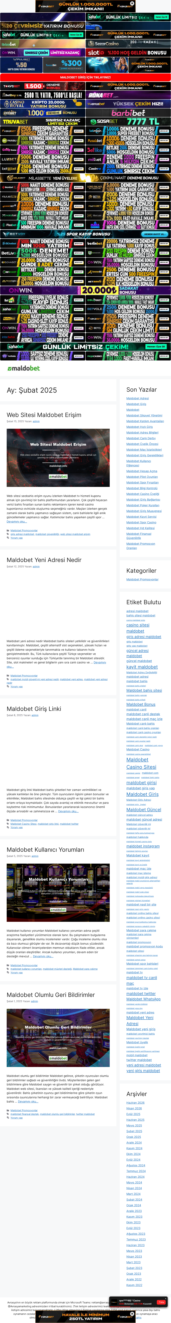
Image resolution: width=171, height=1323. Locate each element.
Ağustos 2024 (135, 1165)
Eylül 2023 (133, 1228)
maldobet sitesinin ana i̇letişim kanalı (142, 955)
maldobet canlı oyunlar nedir (138, 741)
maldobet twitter (69, 823)
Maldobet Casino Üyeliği (142, 494)
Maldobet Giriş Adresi (138, 799)
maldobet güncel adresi (144, 820)
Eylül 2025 (133, 1114)
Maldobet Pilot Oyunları (142, 476)
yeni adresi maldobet (143, 1065)
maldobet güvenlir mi (138, 828)
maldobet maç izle (138, 868)
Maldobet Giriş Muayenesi (144, 511)
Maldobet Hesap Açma (141, 471)
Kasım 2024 (134, 1148)
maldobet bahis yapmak (136, 695)
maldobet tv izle (137, 988)
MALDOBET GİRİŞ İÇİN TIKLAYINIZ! (85, 77)
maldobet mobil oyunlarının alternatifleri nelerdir (143, 882)
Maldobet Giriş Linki (34, 708)
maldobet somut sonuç (136, 960)
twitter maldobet (85, 1114)
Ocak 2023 (133, 1273)
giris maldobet (134, 641)
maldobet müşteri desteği (57, 968)
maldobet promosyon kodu (144, 946)
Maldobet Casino (137, 749)
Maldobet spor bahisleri (142, 963)
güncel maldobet (139, 661)
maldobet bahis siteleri (136, 686)
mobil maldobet (136, 1055)
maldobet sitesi (135, 950)
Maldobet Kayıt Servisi (141, 516)
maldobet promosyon (138, 942)
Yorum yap (17, 537)
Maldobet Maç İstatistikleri (144, 449)
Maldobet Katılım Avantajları (145, 421)
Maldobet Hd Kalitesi (140, 528)
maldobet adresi (137, 676)
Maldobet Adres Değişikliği (141, 672)
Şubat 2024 (134, 1199)
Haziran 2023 (135, 1245)
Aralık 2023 (134, 1211)
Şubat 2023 (134, 1268)
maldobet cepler (133, 773)
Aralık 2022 (134, 1279)
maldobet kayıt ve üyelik (136, 865)
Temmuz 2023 (136, 1239)
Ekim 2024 (133, 1154)
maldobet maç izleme (138, 873)
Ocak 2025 (133, 1137)
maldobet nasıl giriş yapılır (137, 909)
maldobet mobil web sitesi (137, 892)
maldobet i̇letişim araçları (137, 851)
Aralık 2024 (134, 1142)
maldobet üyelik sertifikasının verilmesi (143, 1051)
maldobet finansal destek (25, 1114)
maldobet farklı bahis (150, 777)
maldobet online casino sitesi (143, 917)
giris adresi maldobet (22, 534)
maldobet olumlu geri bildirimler (57, 1114)
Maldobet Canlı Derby (141, 438)
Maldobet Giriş (136, 404)
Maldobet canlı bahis (140, 723)
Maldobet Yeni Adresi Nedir (44, 559)
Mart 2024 (133, 1194)
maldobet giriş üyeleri (136, 804)
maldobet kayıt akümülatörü (138, 860)
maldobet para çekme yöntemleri (138, 936)
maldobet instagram (143, 846)
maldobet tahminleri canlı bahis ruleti (142, 968)
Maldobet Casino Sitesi (23, 823)
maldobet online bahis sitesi (142, 913)
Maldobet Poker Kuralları (142, 505)
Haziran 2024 (135, 1176)
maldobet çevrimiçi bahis (140, 1033)
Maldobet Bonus (140, 704)
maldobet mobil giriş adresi (141, 877)
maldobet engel (133, 777)
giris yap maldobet (136, 645)
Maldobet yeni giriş (140, 1029)
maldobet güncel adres (139, 815)
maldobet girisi (141, 782)
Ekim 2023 (133, 1222)
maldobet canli (136, 709)
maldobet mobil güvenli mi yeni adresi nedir (35, 679)
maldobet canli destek (143, 714)
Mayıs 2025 (134, 1125)
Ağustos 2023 (135, 1233)
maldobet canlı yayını (154, 745)
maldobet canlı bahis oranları (142, 728)
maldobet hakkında (137, 837)
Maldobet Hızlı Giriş (139, 427)
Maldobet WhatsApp (143, 999)
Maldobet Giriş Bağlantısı (143, 499)
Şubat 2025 (134, 1131)
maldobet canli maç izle (144, 719)
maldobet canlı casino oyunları (143, 732)
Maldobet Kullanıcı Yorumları (45, 849)
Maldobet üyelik (137, 1042)
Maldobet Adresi (137, 398)
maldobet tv (134, 972)
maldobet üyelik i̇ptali (135, 1047)
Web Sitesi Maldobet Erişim (44, 414)
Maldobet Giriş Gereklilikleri (144, 455)
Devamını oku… (17, 521)
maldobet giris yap (140, 788)
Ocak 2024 (133, 1205)
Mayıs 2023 (134, 1251)
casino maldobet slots (135, 620)
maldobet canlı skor (134, 745)
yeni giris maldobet (143, 1070)
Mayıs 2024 (134, 1182)
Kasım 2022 (134, 1285)
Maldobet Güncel (143, 809)
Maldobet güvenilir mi (138, 824)
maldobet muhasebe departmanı (140, 896)
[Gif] (85, 178)
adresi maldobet (137, 611)
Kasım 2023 (134, 1216)
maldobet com (150, 772)
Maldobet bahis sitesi (144, 690)
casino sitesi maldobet (137, 628)
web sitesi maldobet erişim (75, 534)
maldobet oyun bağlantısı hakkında (141, 922)
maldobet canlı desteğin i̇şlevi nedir (141, 737)
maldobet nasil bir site (141, 904)
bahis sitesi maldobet (140, 615)
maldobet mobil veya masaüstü (139, 888)
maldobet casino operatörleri (138, 754)
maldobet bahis (136, 681)
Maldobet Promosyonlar (24, 530)
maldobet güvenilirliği (47, 534)
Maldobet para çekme (85, 968)
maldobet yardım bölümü (136, 1004)
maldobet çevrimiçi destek (137, 1038)
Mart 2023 (133, 1262)
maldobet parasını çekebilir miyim (140, 926)
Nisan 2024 (134, 1188)
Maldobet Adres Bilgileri (142, 432)
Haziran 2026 (135, 1102)
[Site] (42, 130)
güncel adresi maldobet (137, 653)
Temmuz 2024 (136, 1171)
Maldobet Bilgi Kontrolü (141, 488)
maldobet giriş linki (48, 823)
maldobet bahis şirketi (135, 700)
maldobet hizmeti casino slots (139, 841)
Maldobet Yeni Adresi (139, 1020)
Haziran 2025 (135, 1119)
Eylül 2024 (133, 1159)
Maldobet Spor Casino (141, 522)
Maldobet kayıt (137, 855)
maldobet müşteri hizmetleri (138, 900)
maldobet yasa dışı (134, 1008)
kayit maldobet (142, 666)
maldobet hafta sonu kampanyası (140, 833)
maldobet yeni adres (71, 679)
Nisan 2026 (134, 1108)
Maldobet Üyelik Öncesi (142, 444)
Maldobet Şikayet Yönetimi (144, 415)
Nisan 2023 (134, 1256)
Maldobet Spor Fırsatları (142, 482)
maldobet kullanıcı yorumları (26, 968)
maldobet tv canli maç (141, 980)
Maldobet (132, 409)
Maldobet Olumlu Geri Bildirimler (51, 994)
